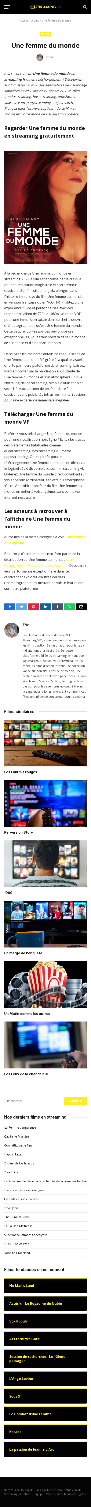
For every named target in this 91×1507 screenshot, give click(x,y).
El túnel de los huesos (19, 1163)
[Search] (84, 7)
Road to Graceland (17, 1253)
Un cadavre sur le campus (22, 1199)
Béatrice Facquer (53, 565)
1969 (8, 893)
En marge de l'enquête (23, 953)
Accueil (24, 20)
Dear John (11, 1208)
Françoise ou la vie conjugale (24, 1190)
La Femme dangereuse (20, 1127)
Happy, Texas (13, 1154)
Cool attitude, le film (18, 1145)
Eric (26, 625)
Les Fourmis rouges (20, 772)
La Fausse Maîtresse (18, 1226)
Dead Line (11, 1172)
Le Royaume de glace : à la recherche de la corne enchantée (45, 1181)
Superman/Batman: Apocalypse (25, 1235)
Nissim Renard (28, 565)
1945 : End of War (16, 1244)
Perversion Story (18, 832)
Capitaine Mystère (16, 1136)
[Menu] (7, 7)
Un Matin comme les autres (27, 1013)
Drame (35, 20)
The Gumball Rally (16, 1217)
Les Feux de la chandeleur (26, 1074)
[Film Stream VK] (45, 7)
